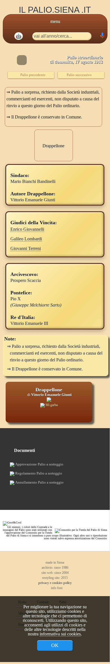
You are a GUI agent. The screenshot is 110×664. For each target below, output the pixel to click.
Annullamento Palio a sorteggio (39, 482)
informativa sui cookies (60, 633)
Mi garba (51, 405)
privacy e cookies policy (55, 583)
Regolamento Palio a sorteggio (38, 473)
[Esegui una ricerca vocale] (102, 36)
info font (56, 588)
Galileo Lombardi (26, 238)
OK (55, 645)
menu (55, 21)
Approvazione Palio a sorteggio (38, 464)
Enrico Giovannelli (27, 229)
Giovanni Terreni (25, 248)
